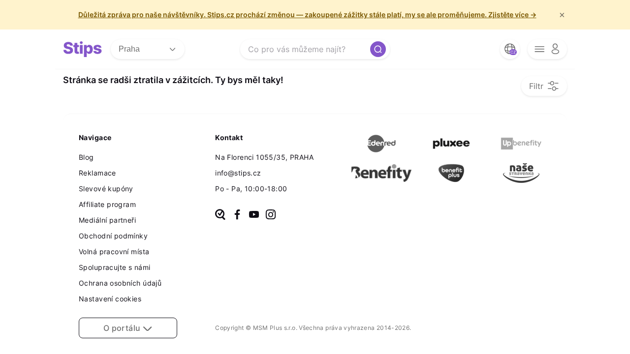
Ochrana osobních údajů (120, 283)
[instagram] (270, 215)
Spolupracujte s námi (114, 267)
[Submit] (378, 49)
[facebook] (237, 215)
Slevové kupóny (106, 188)
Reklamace (97, 173)
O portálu (123, 328)
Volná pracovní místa (114, 251)
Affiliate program (107, 204)
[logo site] (82, 49)
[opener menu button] (547, 49)
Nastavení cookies (110, 299)
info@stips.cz (238, 173)
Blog (86, 157)
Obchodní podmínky (113, 236)
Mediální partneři (107, 220)
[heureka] (220, 215)
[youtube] (254, 215)
